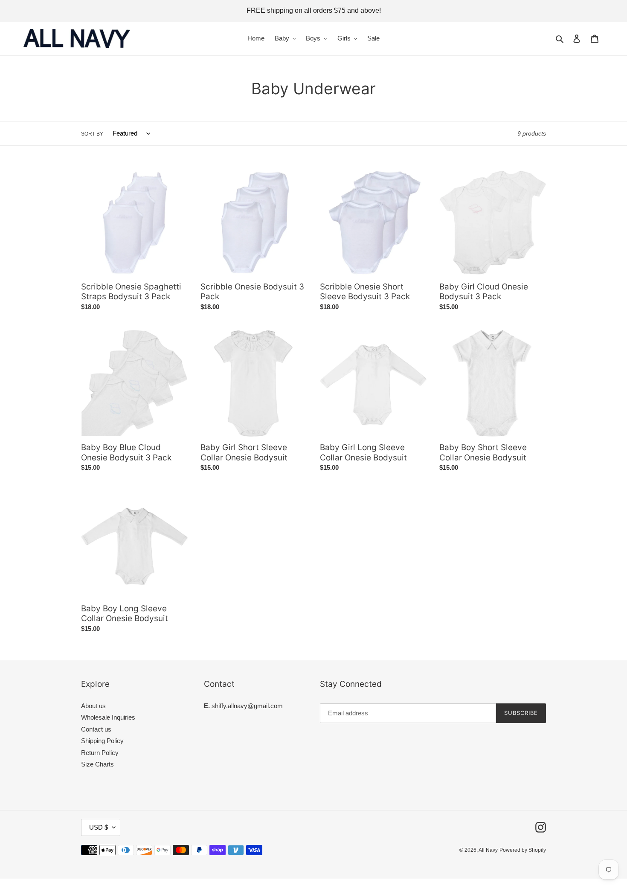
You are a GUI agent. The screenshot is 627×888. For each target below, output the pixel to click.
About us (93, 705)
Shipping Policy (102, 740)
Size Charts (97, 764)
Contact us (96, 729)
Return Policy (100, 752)
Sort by (92, 134)
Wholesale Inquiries (108, 717)
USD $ (98, 827)
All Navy (488, 850)
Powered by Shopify (522, 850)
